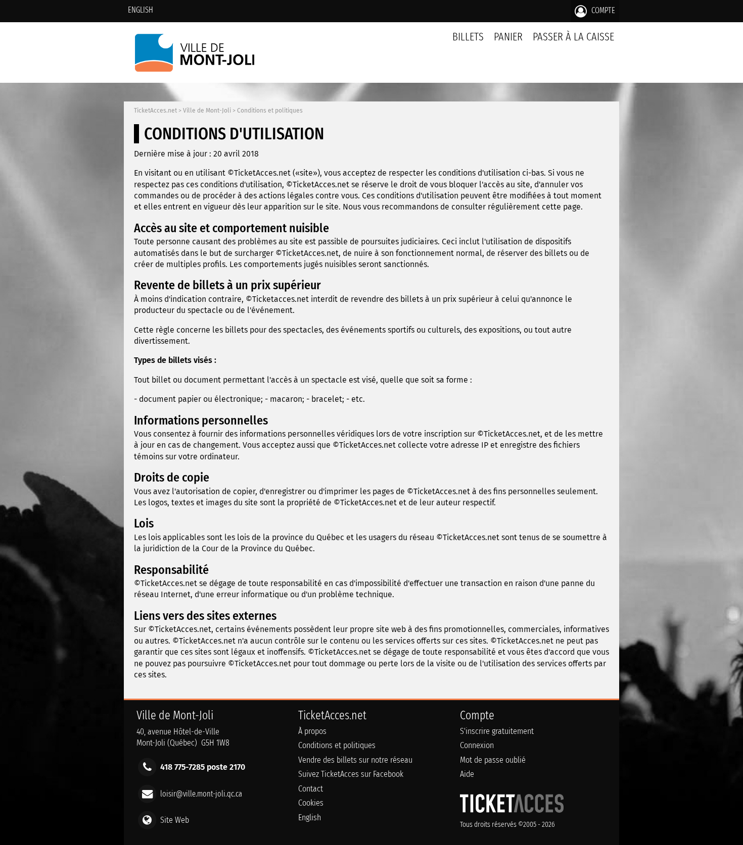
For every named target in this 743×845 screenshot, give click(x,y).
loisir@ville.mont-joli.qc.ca (201, 793)
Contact (310, 789)
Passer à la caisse (573, 36)
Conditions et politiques (270, 110)
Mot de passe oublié (493, 760)
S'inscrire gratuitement (497, 731)
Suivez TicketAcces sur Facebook (350, 774)
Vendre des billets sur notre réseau (355, 760)
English (140, 10)
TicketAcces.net (155, 110)
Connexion (477, 745)
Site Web (174, 819)
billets (468, 36)
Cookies (310, 803)
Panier (508, 36)
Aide (467, 774)
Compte (602, 10)
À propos (312, 731)
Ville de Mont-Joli (207, 110)
